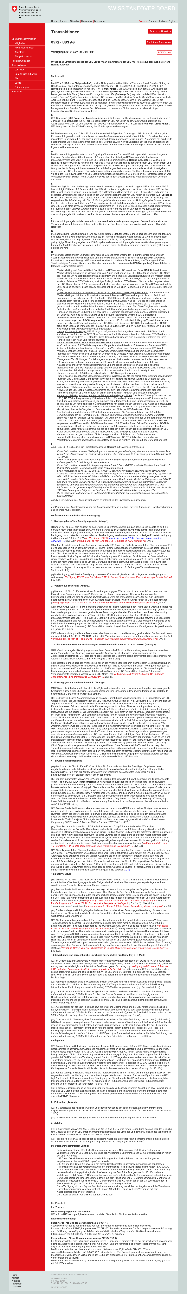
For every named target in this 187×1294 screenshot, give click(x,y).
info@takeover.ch (59, 1287)
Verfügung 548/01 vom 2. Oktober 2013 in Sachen (110, 541)
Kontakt (63, 21)
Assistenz (20, 52)
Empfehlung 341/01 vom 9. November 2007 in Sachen (120, 900)
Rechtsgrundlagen (21, 60)
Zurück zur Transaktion (159, 42)
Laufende (19, 69)
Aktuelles (74, 21)
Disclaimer (99, 21)
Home (54, 21)
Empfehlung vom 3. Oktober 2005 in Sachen (90, 903)
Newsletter (86, 21)
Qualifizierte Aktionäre (26, 74)
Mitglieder (20, 43)
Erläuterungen (22, 87)
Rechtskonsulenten (24, 47)
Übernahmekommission (24, 38)
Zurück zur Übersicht (160, 31)
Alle (16, 78)
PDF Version (164, 52)
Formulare (17, 91)
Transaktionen (19, 65)
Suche (18, 82)
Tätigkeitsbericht (23, 56)
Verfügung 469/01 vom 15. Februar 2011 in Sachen (118, 577)
